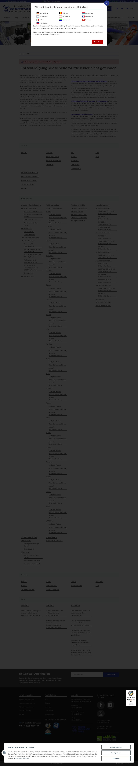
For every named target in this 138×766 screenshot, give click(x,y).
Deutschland (44, 13)
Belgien (65, 13)
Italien (42, 20)
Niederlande (44, 16)
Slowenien (66, 20)
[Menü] (134, 691)
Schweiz (88, 20)
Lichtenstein (44, 23)
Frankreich (89, 16)
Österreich (66, 16)
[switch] (131, 704)
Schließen (97, 42)
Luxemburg (89, 13)
